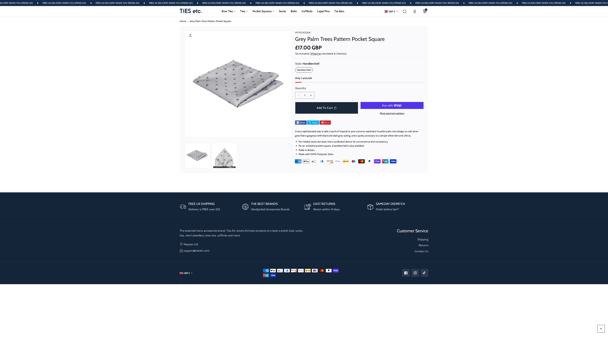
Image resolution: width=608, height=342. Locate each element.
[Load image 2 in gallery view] (224, 155)
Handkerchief (305, 70)
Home (183, 21)
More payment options (392, 113)
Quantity (300, 88)
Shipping (315, 53)
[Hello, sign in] (414, 11)
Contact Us (421, 251)
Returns (423, 245)
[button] (228, 11)
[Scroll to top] (601, 328)
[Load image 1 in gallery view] (197, 155)
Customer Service (412, 230)
